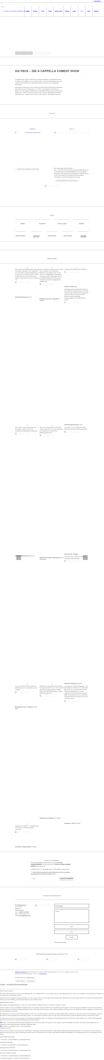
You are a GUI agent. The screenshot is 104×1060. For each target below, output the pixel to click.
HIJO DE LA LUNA (61, 223)
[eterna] (20, 959)
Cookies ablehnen (31, 981)
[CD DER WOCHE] (71, 149)
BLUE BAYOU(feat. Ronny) (36, 236)
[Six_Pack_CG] (83, 962)
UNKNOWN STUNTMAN (83, 236)
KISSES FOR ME (52, 235)
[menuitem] (28, 11)
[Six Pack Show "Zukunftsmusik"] (32, 149)
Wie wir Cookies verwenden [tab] (6, 991)
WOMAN (23, 223)
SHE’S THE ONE (68, 235)
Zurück (18, 557)
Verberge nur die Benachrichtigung (21, 1058)
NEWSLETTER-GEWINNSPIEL (43, 53)
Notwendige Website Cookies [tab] (7, 1002)
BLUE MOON (42, 223)
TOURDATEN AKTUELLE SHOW (24, 53)
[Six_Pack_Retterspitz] (52, 962)
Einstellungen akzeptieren (6, 1058)
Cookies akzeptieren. (20, 981)
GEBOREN (81, 223)
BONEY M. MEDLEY (21, 235)
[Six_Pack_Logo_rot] (18, 11)
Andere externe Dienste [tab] (5, 1028)
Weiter (85, 557)
